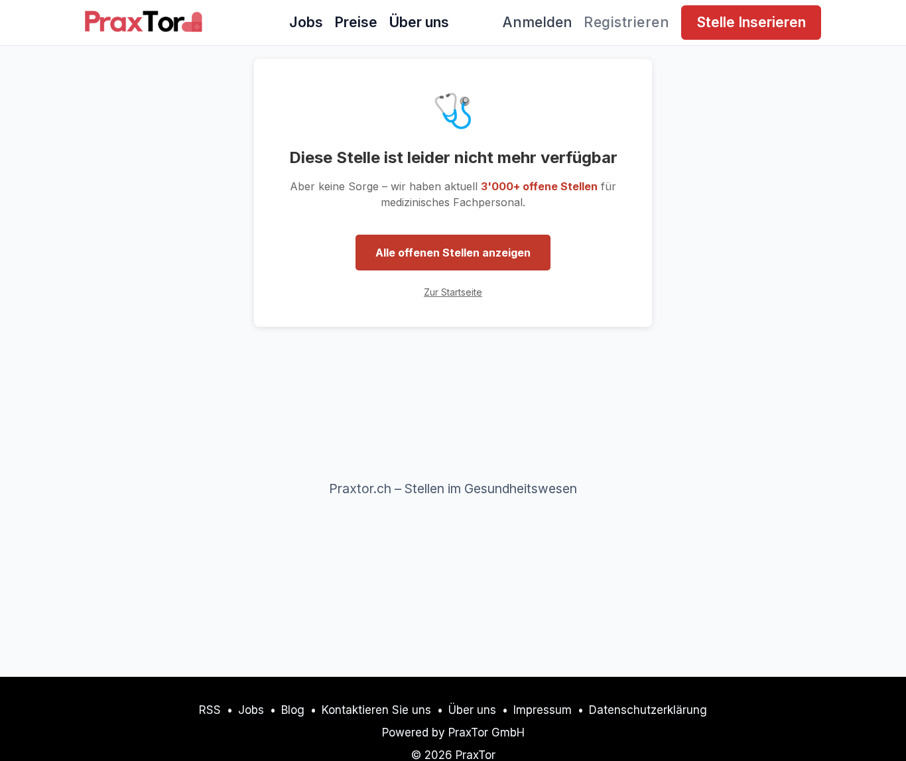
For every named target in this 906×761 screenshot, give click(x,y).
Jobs (306, 21)
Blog (292, 710)
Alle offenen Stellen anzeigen (453, 252)
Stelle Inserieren (751, 21)
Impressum (542, 710)
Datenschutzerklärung (648, 710)
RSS (210, 710)
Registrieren (626, 21)
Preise (355, 21)
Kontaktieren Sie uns (376, 710)
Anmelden (537, 21)
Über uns (419, 21)
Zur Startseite (453, 292)
